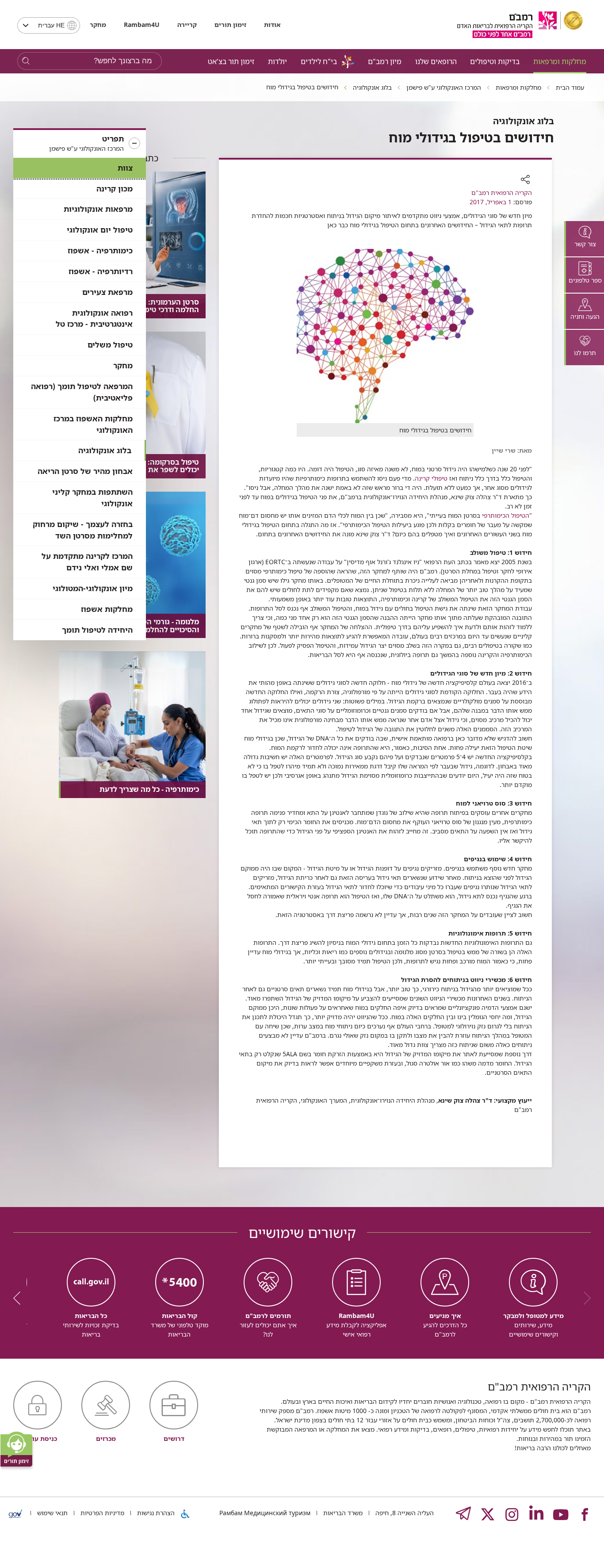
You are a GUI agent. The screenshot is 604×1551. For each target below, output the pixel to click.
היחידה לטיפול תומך (97, 630)
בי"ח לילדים (319, 61)
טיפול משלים (110, 345)
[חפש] (25, 61)
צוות (125, 168)
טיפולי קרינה (431, 478)
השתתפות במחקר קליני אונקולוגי (92, 497)
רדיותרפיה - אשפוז (101, 271)
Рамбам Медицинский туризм (264, 1513)
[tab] (584, 238)
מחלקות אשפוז (107, 609)
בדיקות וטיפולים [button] (495, 61)
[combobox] (49, 25)
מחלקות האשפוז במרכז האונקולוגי (93, 424)
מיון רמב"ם (384, 61)
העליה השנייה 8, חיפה (404, 1513)
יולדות (277, 61)
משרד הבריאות (342, 1513)
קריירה (187, 24)
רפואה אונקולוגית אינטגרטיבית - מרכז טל (94, 318)
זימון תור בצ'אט (231, 61)
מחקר (98, 24)
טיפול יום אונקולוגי (100, 230)
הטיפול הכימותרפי (505, 515)
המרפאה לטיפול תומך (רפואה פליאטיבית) (82, 392)
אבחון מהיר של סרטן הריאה (85, 471)
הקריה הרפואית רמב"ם (501, 192)
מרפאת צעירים (107, 292)
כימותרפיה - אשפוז (100, 250)
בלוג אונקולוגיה (104, 450)
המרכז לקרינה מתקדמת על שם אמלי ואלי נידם (87, 562)
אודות (272, 24)
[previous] (584, 1298)
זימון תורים (230, 24)
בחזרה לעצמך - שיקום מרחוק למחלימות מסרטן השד (83, 530)
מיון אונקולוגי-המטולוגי (93, 588)
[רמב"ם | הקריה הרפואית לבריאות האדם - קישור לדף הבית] (520, 24)
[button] (79, 143)
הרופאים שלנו (436, 61)
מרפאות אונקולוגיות (98, 209)
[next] (20, 1298)
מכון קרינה (114, 188)
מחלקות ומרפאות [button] (559, 61)
